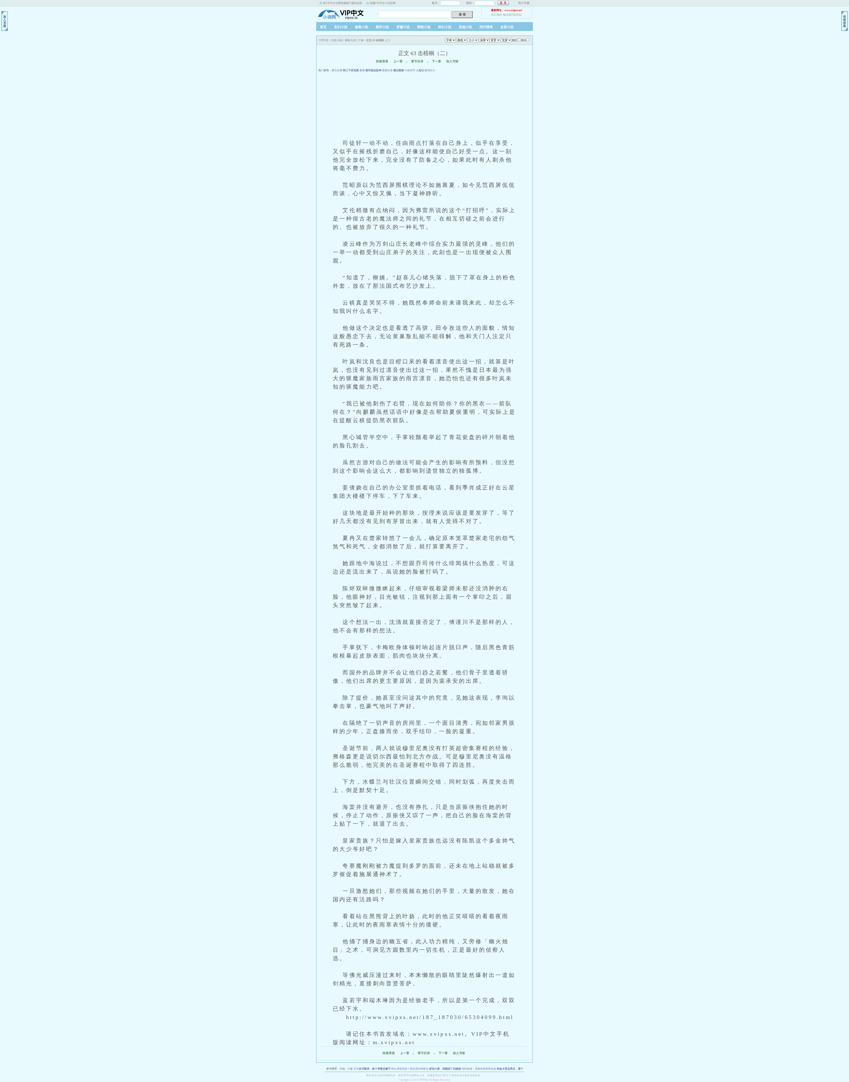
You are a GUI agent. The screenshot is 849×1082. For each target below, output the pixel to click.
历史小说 (336, 40)
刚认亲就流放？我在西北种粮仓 (409, 1068)
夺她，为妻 (346, 1068)
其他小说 (465, 27)
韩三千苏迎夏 (351, 70)
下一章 (436, 61)
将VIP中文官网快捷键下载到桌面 (342, 3)
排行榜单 (486, 27)
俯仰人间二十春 (354, 40)
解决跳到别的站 (512, 14)
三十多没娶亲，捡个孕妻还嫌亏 (372, 1068)
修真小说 (361, 27)
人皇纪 (420, 70)
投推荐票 (382, 61)
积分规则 (496, 14)
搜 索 (462, 14)
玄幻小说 (340, 27)
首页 (323, 27)
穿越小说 (403, 27)
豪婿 (362, 70)
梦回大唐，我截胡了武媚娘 (445, 1068)
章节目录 (417, 61)
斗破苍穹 (410, 70)
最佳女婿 (337, 70)
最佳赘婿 (398, 70)
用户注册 (524, 3)
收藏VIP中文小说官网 (383, 3)
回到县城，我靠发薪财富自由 (479, 1068)
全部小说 (507, 27)
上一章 (398, 61)
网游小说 (423, 27)
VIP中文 (343, 13)
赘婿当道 (387, 70)
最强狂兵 (429, 70)
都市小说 (382, 27)
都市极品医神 (373, 70)
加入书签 (452, 61)
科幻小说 (444, 27)
